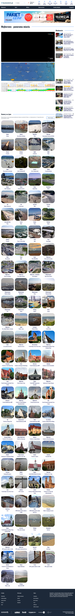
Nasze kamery (35, 600)
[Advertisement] (28, 104)
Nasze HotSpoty (35, 598)
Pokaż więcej (50, 117)
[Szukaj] (24, 2)
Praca (34, 602)
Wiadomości (3, 7)
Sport (16, 7)
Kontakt (18, 598)
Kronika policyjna (56, 7)
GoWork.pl (35, 604)
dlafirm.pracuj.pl (36, 606)
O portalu (18, 600)
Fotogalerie (71, 7)
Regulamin (19, 602)
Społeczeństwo (41, 7)
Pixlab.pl (72, 613)
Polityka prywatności (20, 596)
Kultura (27, 7)
